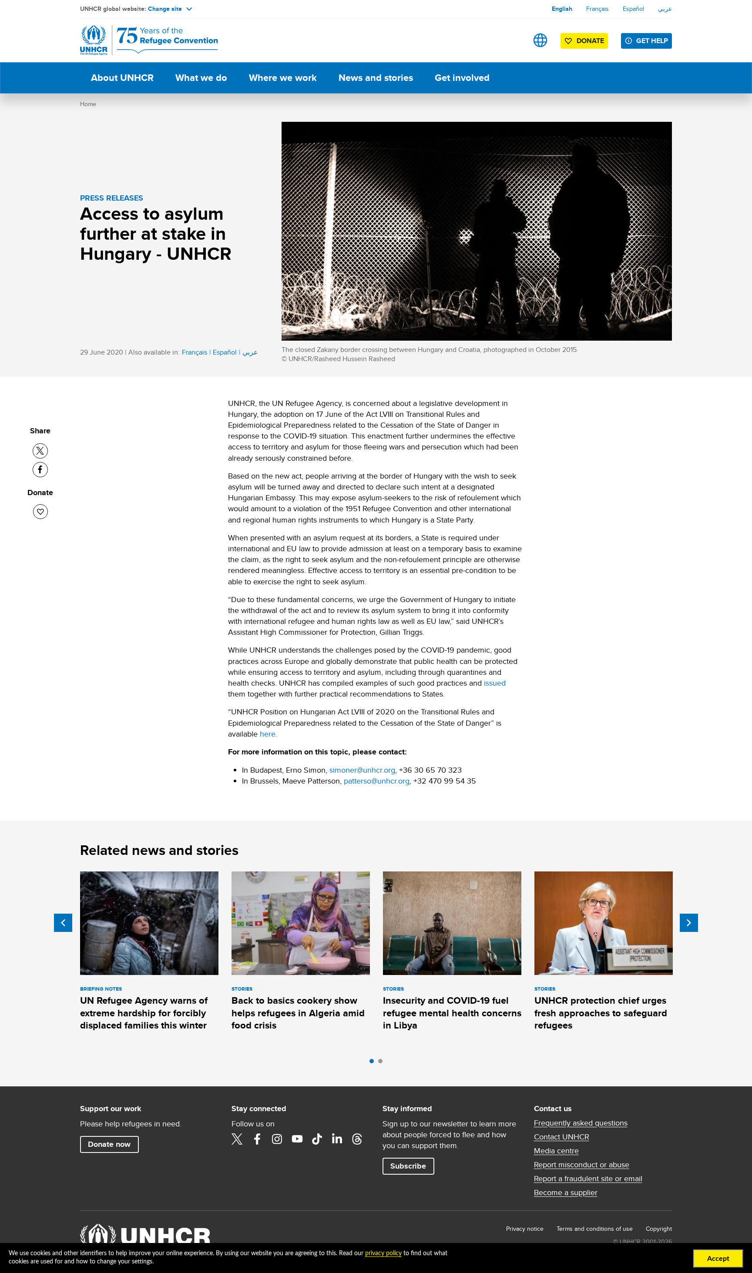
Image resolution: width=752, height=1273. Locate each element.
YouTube (297, 1139)
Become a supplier (566, 1192)
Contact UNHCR (561, 1137)
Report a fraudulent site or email (588, 1178)
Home (88, 104)
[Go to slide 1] (373, 1063)
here (267, 733)
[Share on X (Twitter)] (40, 451)
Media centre (556, 1151)
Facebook (257, 1139)
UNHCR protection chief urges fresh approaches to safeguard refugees (600, 1012)
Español (633, 8)
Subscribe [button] (408, 1166)
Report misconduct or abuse (581, 1164)
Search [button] (513, 40)
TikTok (317, 1139)
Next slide (689, 923)
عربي (665, 8)
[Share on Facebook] (40, 469)
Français (597, 8)
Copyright (659, 1228)
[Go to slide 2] (382, 1063)
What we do (201, 77)
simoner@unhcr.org (362, 769)
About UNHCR (122, 77)
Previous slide (63, 923)
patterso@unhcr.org (377, 780)
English (562, 8)
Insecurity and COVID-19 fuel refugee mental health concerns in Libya (452, 1012)
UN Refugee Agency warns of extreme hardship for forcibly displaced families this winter (144, 1012)
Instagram (277, 1139)
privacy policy (383, 1253)
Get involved (462, 77)
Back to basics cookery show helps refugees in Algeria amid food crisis (298, 1012)
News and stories (376, 77)
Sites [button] (540, 40)
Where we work (283, 77)
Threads (357, 1139)
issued (495, 682)
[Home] (141, 40)
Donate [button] (590, 41)
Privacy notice (525, 1228)
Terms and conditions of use (595, 1228)
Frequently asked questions (581, 1123)
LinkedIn (337, 1139)
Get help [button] (652, 41)
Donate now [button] (109, 1144)
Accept (718, 1258)
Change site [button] (165, 8)
